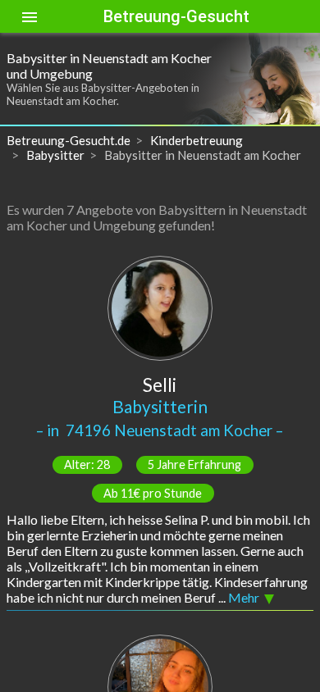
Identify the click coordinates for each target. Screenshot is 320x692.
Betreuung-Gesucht (176, 16)
